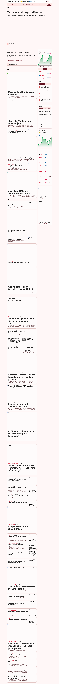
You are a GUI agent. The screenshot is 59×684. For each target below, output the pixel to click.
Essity (12, 668)
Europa (12, 618)
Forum (20, 4)
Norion (13, 229)
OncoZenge (13, 202)
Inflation (13, 164)
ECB (12, 535)
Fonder (23, 4)
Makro (17, 316)
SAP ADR (12, 494)
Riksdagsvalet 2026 (14, 543)
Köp (47, 53)
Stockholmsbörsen (14, 584)
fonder (12, 463)
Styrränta (13, 330)
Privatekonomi (27, 4)
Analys (16, 4)
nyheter (8, 9)
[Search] (51, 2)
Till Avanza (39, 4)
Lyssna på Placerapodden (43, 198)
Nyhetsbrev (49, 4)
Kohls (12, 486)
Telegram (12, 4)
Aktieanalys (10, 130)
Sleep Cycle (13, 524)
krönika (9, 429)
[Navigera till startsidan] (11, 1)
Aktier (12, 284)
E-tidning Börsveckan (42, 223)
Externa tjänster (34, 4)
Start (8, 4)
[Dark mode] (46, 1)
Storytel (12, 660)
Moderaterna (13, 653)
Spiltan (12, 501)
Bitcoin (12, 675)
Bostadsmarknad (18, 372)
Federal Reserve (14, 156)
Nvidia (12, 402)
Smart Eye (12, 261)
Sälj (50, 53)
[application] (45, 61)
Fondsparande (16, 463)
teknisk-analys (15, 130)
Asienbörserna (13, 551)
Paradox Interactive (13, 9)
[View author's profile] (19, 44)
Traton (12, 478)
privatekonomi (13, 316)
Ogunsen (13, 595)
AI (11, 429)
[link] (22, 85)
